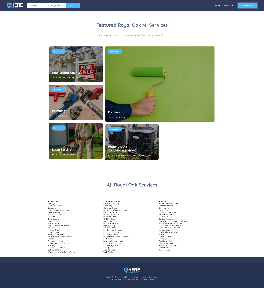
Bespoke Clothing (111, 203)
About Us (110, 277)
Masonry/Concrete (111, 232)
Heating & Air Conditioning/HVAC (122, 148)
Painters (114, 112)
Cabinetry (107, 206)
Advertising (248, 5)
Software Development (58, 250)
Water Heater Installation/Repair (62, 252)
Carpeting (52, 208)
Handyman (108, 221)
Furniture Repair (110, 217)
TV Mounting (164, 250)
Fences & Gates (54, 214)
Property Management (113, 241)
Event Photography (111, 212)
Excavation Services (167, 212)
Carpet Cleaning (166, 206)
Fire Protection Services (113, 214)
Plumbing (58, 111)
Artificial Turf (164, 201)
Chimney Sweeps (110, 208)
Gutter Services (54, 221)
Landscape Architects (112, 230)
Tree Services (109, 250)
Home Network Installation (170, 223)
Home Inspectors (110, 223)
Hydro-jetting (109, 225)
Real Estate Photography (58, 243)
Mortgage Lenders (111, 234)
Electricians (163, 210)
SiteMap (143, 280)
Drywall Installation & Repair (115, 210)
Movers (162, 234)
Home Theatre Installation (59, 225)
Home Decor (53, 223)
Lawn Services (62, 149)
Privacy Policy (132, 277)
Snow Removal (165, 248)
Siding (106, 248)
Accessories (53, 201)
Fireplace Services (167, 214)
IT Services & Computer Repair (172, 225)
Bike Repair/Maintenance (170, 203)
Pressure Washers (55, 241)
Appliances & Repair (111, 201)
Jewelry (51, 228)
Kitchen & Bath (54, 230)
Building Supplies (55, 206)
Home (217, 5)
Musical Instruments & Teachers (116, 236)
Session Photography (168, 245)
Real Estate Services (112, 243)
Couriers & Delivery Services (60, 210)
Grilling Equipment (167, 219)
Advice (151, 280)
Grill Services (109, 219)
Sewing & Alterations (56, 248)
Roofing (51, 245)
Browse (227, 5)
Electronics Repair (55, 212)
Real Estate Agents (66, 73)
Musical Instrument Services (60, 236)
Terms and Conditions (149, 277)
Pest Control (108, 239)
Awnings (51, 203)
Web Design (108, 252)
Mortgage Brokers (56, 234)
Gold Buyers (53, 219)
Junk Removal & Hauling (169, 228)
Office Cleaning (166, 236)
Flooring (51, 217)
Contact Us (120, 277)
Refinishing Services (167, 243)
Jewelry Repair (109, 228)
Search (72, 5)
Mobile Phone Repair (168, 232)
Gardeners (163, 217)
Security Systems (110, 245)
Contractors (164, 208)
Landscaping (164, 230)
